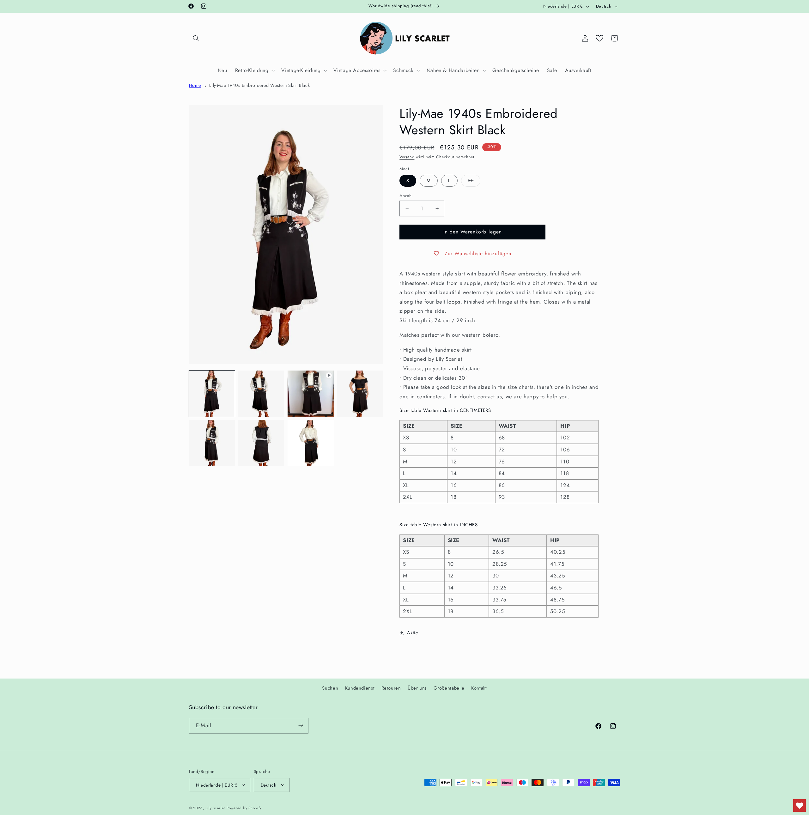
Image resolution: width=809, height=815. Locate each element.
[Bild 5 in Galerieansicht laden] (261, 443)
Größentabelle (449, 687)
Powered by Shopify (244, 807)
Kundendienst (360, 687)
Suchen (330, 687)
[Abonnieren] (300, 725)
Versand (406, 157)
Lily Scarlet (215, 807)
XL (474, 182)
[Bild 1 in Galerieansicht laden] (212, 394)
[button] (196, 38)
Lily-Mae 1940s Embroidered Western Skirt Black (259, 85)
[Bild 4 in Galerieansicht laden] (212, 443)
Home (195, 85)
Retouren (391, 687)
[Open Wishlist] (599, 38)
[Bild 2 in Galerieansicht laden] (261, 394)
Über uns (417, 687)
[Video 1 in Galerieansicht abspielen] (311, 394)
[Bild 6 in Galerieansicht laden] (311, 443)
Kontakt (479, 687)
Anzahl (406, 195)
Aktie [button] (412, 633)
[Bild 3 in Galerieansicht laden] (360, 394)
